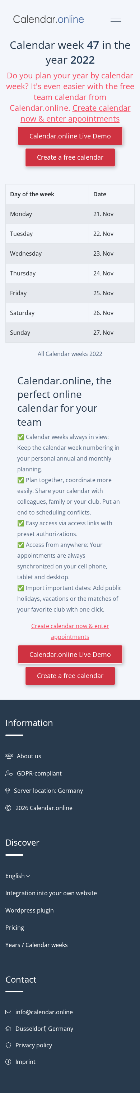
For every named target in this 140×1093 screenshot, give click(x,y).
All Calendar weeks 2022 (70, 354)
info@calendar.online (44, 1012)
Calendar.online (51, 808)
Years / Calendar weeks (36, 945)
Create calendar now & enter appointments (75, 113)
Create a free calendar (70, 157)
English (15, 876)
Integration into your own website (51, 893)
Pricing (14, 928)
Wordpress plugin (29, 910)
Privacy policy (33, 1045)
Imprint (25, 1062)
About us (29, 756)
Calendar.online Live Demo (70, 136)
